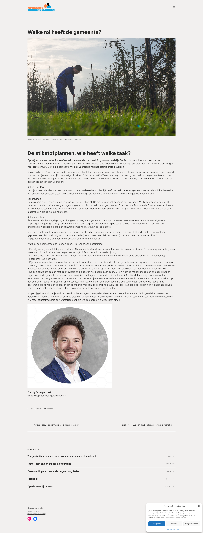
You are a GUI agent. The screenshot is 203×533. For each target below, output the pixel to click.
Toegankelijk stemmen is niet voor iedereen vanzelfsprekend (61, 456)
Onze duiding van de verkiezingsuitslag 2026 (53, 471)
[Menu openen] (174, 7)
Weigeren (174, 524)
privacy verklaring (33, 511)
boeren (31, 409)
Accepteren (157, 524)
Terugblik (32, 478)
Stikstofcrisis (48, 409)
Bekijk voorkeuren (191, 524)
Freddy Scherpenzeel (42, 139)
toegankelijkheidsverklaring (36, 514)
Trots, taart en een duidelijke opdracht (49, 463)
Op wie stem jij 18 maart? (41, 486)
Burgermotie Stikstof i (78, 172)
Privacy (178, 529)
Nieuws (68, 139)
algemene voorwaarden (35, 508)
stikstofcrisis (76, 139)
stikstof (38, 409)
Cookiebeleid (171, 529)
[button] (199, 506)
